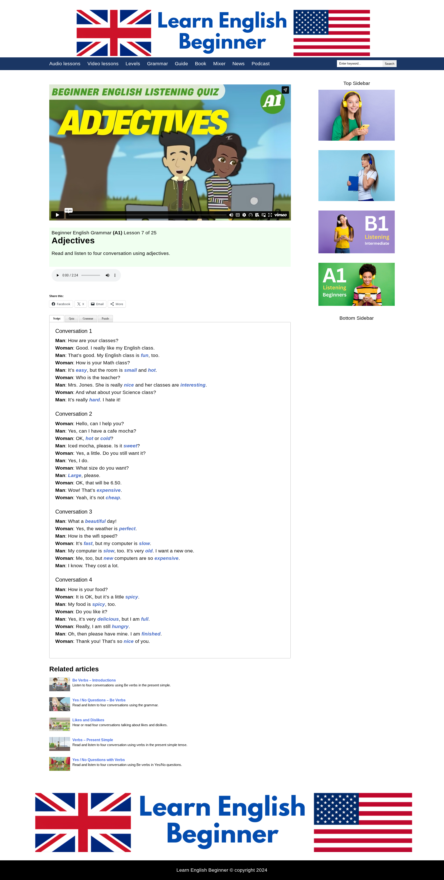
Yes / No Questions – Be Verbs (99, 700)
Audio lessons (64, 63)
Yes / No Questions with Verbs (98, 760)
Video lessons (103, 63)
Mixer (219, 63)
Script (56, 318)
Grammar (157, 63)
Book (200, 63)
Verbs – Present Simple (92, 740)
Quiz (71, 318)
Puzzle (105, 318)
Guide (181, 63)
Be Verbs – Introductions (94, 680)
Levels (133, 63)
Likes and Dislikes (88, 720)
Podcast (261, 63)
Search (389, 63)
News (238, 63)
